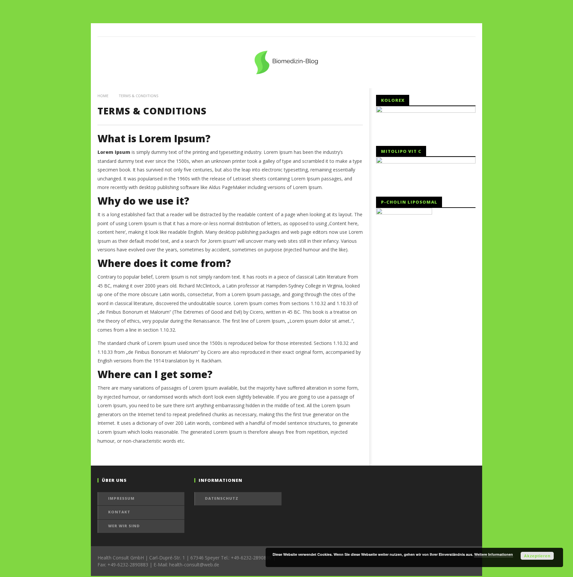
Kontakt (119, 511)
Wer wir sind (124, 525)
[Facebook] (469, 29)
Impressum (121, 498)
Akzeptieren (537, 556)
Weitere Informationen (493, 554)
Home (102, 95)
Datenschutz (221, 498)
